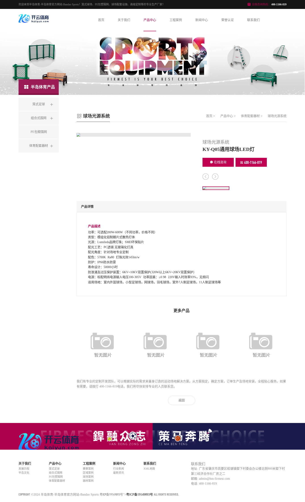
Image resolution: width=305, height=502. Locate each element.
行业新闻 (118, 468)
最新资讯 (118, 472)
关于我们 (124, 20)
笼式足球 (54, 468)
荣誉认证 (227, 20)
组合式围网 (55, 472)
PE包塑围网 (56, 476)
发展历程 (24, 468)
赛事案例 (88, 468)
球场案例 (88, 476)
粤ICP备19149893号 (111, 494)
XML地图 (149, 468)
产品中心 (150, 20)
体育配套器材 (250, 116)
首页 (101, 20)
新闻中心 (201, 20)
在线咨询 (220, 162)
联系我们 (253, 20)
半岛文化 (24, 472)
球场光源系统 (277, 116)
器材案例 (88, 480)
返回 (181, 400)
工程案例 (175, 20)
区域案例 (88, 472)
